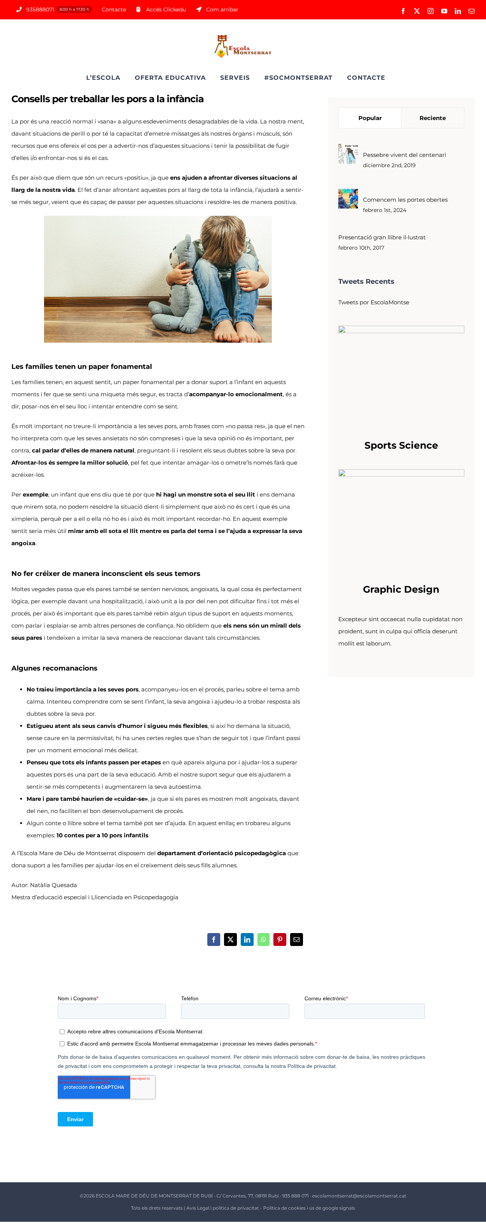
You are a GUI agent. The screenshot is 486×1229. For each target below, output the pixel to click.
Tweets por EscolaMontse (373, 302)
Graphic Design (401, 589)
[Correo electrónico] (296, 939)
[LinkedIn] (247, 939)
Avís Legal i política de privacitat (222, 1208)
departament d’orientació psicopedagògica (221, 853)
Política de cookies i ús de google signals (309, 1208)
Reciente (433, 118)
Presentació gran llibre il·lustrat (382, 237)
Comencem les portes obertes (405, 199)
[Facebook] (213, 939)
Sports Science (401, 445)
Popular (370, 118)
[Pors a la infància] (158, 218)
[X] (230, 939)
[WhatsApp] (263, 939)
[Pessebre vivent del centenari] (348, 149)
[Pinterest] (279, 939)
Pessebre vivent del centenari (404, 154)
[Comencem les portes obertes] (348, 194)
